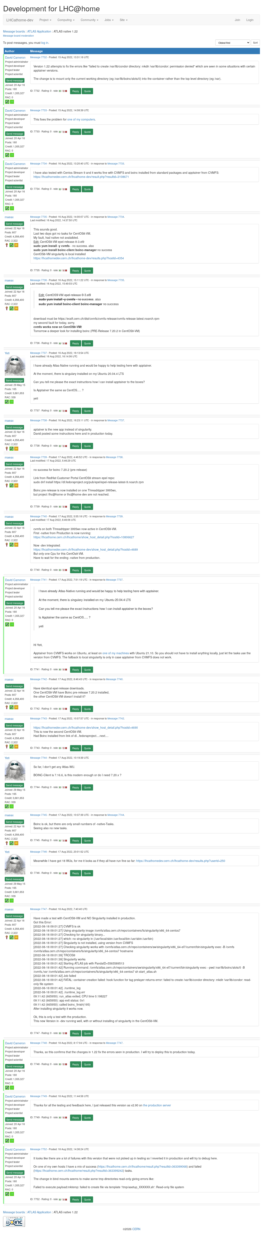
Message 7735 (38, 216)
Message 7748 (38, 1042)
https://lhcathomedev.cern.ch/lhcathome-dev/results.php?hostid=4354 (78, 258)
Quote (87, 91)
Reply (75, 91)
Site (123, 20)
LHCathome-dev (19, 19)
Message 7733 (38, 110)
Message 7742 (38, 679)
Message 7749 (38, 1096)
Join (237, 20)
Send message (14, 80)
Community (88, 20)
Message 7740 (38, 516)
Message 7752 (38, 1149)
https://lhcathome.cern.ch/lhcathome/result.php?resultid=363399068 (142, 1166)
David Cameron (15, 57)
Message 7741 (38, 579)
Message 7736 (38, 280)
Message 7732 (38, 57)
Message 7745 (38, 814)
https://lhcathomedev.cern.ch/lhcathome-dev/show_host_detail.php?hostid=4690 (85, 727)
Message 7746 (38, 851)
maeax (9, 217)
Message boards (14, 31)
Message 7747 (38, 909)
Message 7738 (38, 420)
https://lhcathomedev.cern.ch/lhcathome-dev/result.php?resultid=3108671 (81, 177)
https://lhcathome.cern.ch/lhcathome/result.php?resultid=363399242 (79, 1170)
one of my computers (81, 119)
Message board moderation (18, 35)
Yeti (7, 353)
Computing (65, 20)
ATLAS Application (39, 31)
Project (44, 20)
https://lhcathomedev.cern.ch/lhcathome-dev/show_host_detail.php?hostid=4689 (85, 549)
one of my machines (116, 653)
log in (44, 43)
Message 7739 (38, 457)
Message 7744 (38, 757)
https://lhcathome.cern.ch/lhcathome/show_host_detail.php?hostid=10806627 (83, 537)
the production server (157, 1105)
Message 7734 (38, 163)
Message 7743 (38, 718)
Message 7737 (38, 352)
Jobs (108, 20)
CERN (136, 1229)
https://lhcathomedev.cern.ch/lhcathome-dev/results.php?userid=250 (180, 861)
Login (250, 20)
